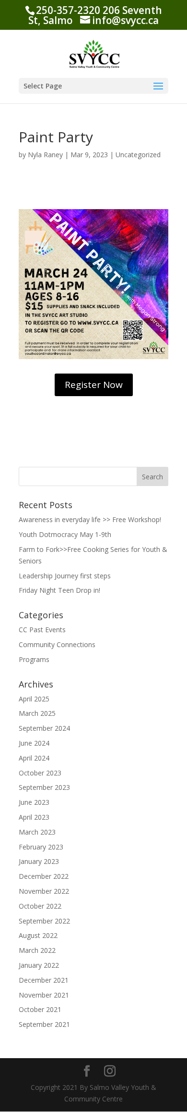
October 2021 (40, 1009)
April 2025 (34, 698)
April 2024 (34, 757)
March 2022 (37, 950)
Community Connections (57, 644)
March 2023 (37, 832)
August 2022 (38, 935)
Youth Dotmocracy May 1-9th (65, 534)
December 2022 (44, 876)
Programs (34, 659)
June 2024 (34, 743)
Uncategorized (138, 154)
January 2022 (39, 965)
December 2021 (44, 980)
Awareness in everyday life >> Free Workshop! (90, 519)
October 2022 (40, 906)
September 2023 (44, 787)
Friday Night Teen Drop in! (59, 590)
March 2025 (37, 713)
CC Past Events (42, 629)
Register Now (94, 384)
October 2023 (40, 772)
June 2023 (34, 802)
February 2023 (41, 846)
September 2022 (44, 920)
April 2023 (34, 817)
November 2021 (44, 995)
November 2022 (44, 891)
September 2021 (44, 1024)
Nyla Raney (45, 154)
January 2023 (39, 861)
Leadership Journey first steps (65, 575)
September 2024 (44, 728)
